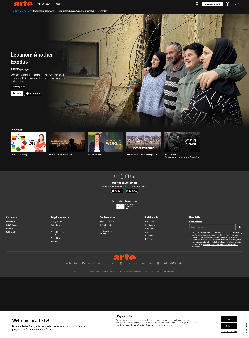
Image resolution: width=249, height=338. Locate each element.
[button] (197, 4)
